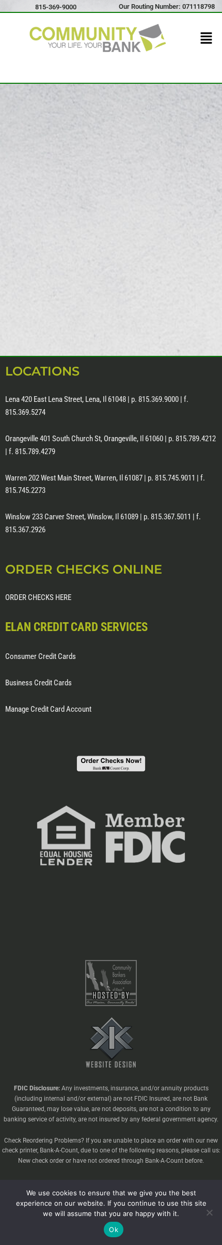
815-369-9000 (55, 7)
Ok (113, 1229)
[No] (209, 1212)
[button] (206, 39)
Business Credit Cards (38, 682)
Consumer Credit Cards (40, 656)
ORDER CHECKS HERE (38, 597)
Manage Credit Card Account (48, 709)
